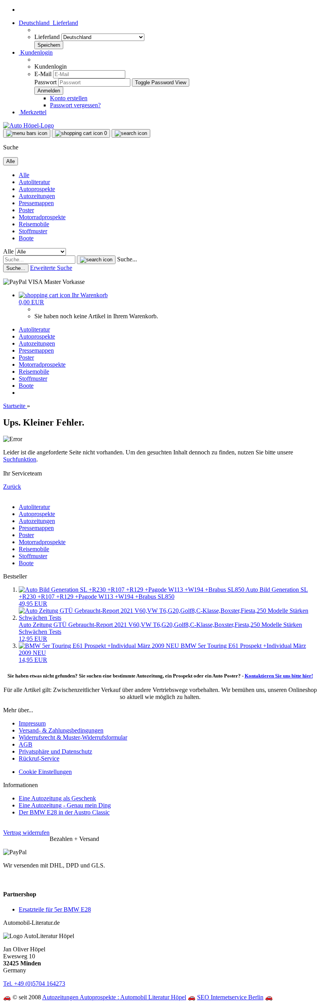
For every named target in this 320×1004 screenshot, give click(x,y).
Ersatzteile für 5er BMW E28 (55, 909)
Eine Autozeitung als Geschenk (57, 798)
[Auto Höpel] (28, 125)
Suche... (127, 259)
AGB (25, 744)
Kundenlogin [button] (36, 52)
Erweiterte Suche (51, 267)
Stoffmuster (33, 231)
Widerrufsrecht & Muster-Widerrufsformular (73, 737)
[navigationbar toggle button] (26, 133)
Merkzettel (32, 112)
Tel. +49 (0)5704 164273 (34, 983)
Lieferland (47, 37)
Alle (24, 175)
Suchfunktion (19, 459)
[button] (48, 23)
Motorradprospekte (42, 217)
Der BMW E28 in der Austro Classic (64, 812)
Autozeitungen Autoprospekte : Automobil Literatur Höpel (114, 997)
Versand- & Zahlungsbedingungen (61, 730)
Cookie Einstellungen (45, 771)
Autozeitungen (37, 196)
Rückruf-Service (39, 758)
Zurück (12, 486)
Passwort (45, 82)
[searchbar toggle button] (131, 133)
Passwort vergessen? (75, 105)
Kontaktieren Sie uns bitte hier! (279, 676)
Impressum (32, 723)
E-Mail (43, 74)
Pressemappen (36, 203)
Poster (26, 210)
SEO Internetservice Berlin (230, 997)
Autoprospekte (37, 189)
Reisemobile (34, 224)
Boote (26, 238)
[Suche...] (96, 259)
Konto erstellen (68, 98)
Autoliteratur (34, 182)
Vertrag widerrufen (26, 832)
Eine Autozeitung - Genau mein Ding (65, 805)
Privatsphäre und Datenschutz (55, 751)
